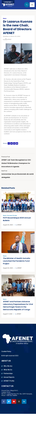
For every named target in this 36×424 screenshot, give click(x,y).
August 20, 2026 (8, 225)
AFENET (9, 39)
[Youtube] (14, 401)
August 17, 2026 (7, 314)
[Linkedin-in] (24, 401)
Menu (32, 4)
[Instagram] (19, 401)
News (4, 18)
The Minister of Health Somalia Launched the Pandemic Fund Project (16, 261)
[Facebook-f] (3, 401)
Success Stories (12, 215)
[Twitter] (9, 401)
